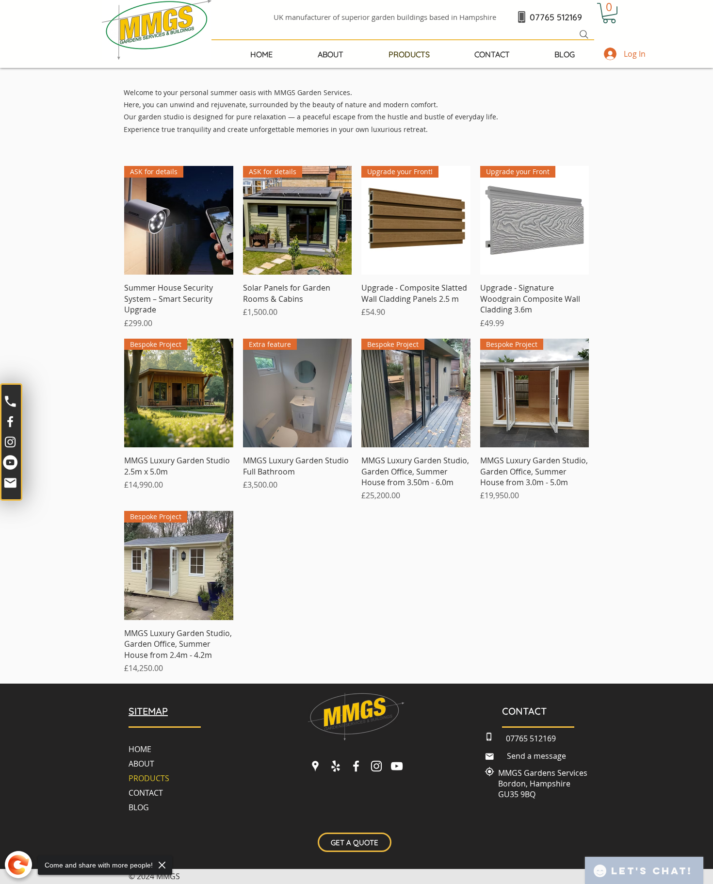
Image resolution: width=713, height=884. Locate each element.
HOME (140, 749)
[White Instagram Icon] (10, 442)
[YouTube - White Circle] (10, 462)
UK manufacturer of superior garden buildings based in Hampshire (385, 17)
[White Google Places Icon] (315, 766)
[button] (609, 13)
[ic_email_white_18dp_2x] (10, 482)
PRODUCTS (149, 778)
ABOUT (141, 763)
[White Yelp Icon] (335, 766)
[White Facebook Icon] (10, 421)
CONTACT (146, 792)
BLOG (139, 807)
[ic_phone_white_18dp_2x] (10, 401)
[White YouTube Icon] (396, 766)
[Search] (584, 34)
